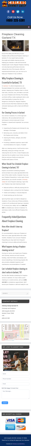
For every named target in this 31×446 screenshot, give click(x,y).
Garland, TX (6, 86)
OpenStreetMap (19, 339)
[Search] (27, 294)
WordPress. (22, 444)
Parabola (15, 444)
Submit (5, 402)
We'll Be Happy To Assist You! (10, 388)
